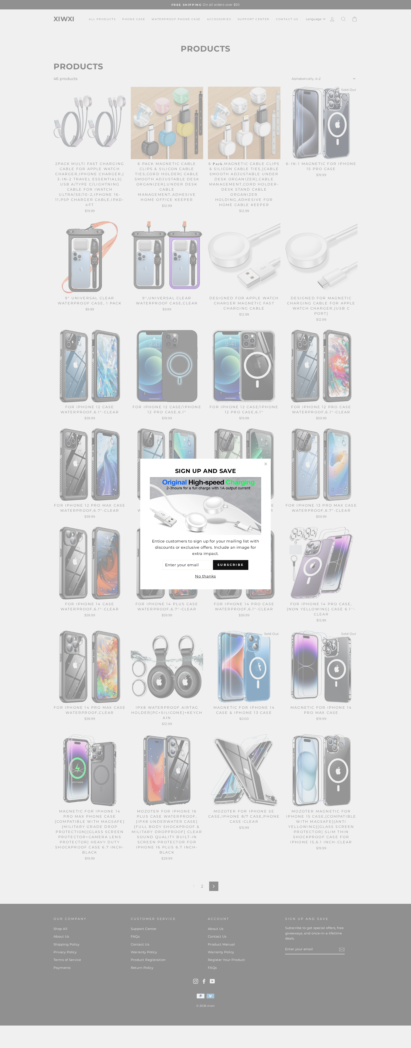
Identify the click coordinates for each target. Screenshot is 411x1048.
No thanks (205, 576)
